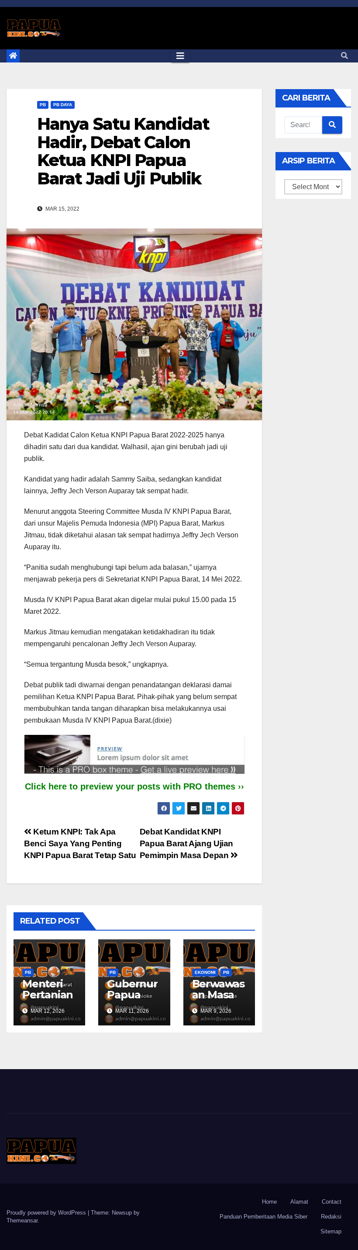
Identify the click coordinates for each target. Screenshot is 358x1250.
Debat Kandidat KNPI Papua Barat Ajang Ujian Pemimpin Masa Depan (186, 843)
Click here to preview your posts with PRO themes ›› (134, 786)
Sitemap (330, 1231)
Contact (331, 1201)
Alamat (299, 1201)
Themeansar (22, 1220)
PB (43, 104)
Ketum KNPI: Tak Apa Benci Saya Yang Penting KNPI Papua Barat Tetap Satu (80, 843)
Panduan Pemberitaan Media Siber (263, 1216)
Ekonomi (205, 972)
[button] (344, 55)
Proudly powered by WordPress (47, 1212)
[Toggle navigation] (180, 55)
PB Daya (62, 104)
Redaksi (331, 1216)
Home (269, 1201)
